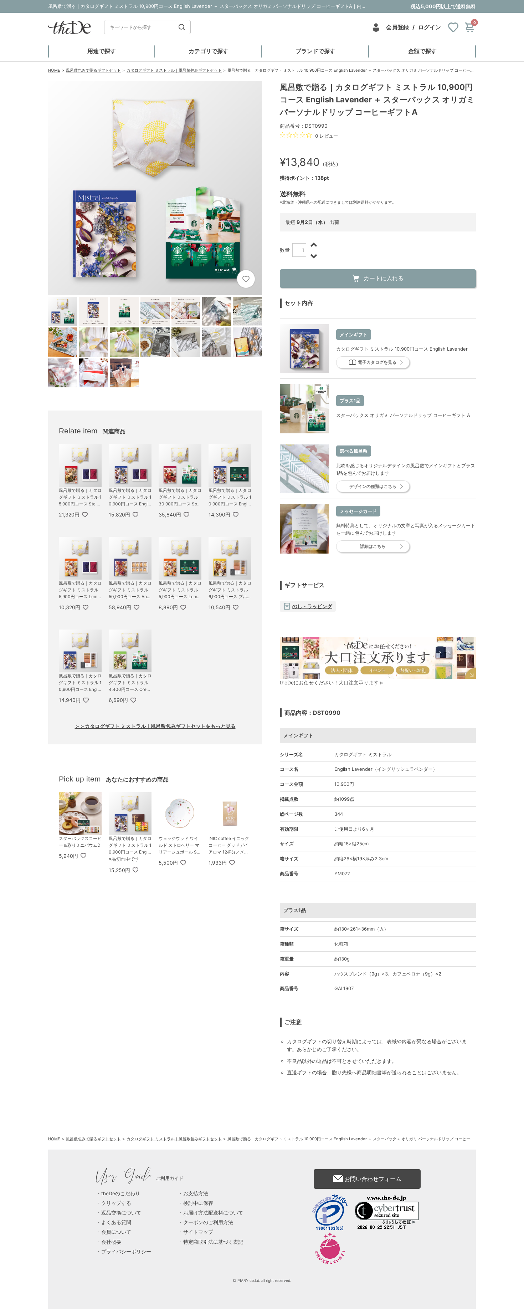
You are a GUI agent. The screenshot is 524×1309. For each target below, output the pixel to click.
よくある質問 (116, 1222)
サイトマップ (198, 1232)
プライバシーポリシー (126, 1251)
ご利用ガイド (140, 1178)
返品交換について (121, 1213)
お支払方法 (195, 1193)
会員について (116, 1232)
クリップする (116, 1203)
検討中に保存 (198, 1203)
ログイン (429, 27)
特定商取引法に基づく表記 (213, 1242)
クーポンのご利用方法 (208, 1222)
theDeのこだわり (120, 1193)
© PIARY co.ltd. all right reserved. (262, 1280)
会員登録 (397, 27)
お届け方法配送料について (213, 1213)
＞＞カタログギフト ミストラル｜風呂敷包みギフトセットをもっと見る (155, 726)
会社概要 (111, 1242)
